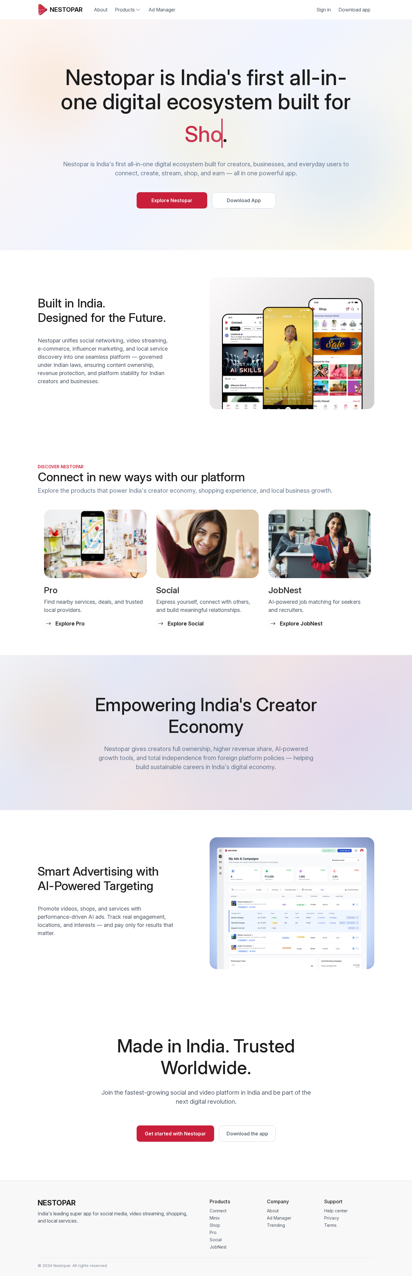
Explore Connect (299, 623)
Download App (244, 200)
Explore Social (72, 623)
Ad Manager (161, 10)
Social (216, 1239)
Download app (354, 10)
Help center (336, 1210)
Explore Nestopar (171, 200)
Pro (213, 1232)
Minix (215, 1217)
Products (125, 10)
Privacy (331, 1217)
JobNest (218, 1246)
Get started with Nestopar (175, 1134)
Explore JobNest (187, 623)
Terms (330, 1225)
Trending (276, 1225)
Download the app (247, 1134)
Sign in (323, 10)
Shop (215, 1225)
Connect (218, 1210)
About (100, 10)
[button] (47, 554)
